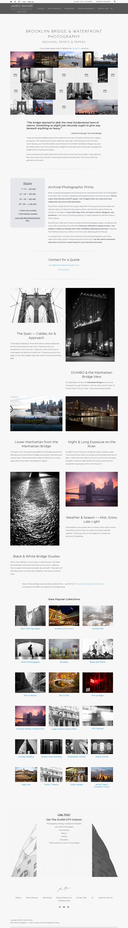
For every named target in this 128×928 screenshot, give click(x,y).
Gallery (18, 898)
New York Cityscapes (30, 629)
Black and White (98, 662)
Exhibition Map (64, 901)
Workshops (47, 898)
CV (92, 898)
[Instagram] (60, 907)
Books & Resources (64, 898)
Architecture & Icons (64, 629)
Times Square (76, 784)
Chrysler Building (26, 757)
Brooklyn (64, 662)
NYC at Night (98, 695)
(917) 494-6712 (64, 270)
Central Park (97, 629)
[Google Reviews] (15, 1)
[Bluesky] (11, 1)
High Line (26, 784)
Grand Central (102, 757)
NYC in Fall (64, 695)
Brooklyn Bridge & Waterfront (30, 729)
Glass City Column (105, 898)
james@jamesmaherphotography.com (64, 265)
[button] (45, 8)
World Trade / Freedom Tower (102, 785)
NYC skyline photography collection (89, 584)
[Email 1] (19, 1)
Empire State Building (51, 757)
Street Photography (30, 662)
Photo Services (32, 898)
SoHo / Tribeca (51, 784)
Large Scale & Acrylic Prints (64, 729)
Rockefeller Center (77, 757)
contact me (76, 48)
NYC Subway (98, 728)
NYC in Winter (30, 695)
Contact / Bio (81, 898)
